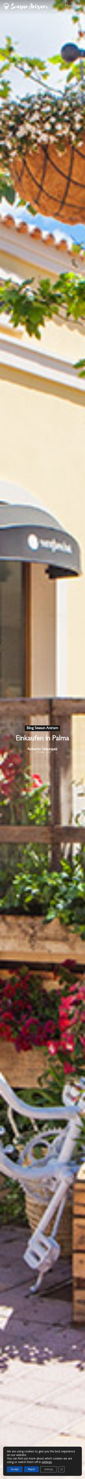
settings (47, 1462)
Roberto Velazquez (42, 749)
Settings (48, 1469)
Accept (15, 1469)
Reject (31, 1469)
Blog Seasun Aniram (42, 728)
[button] (73, 6)
